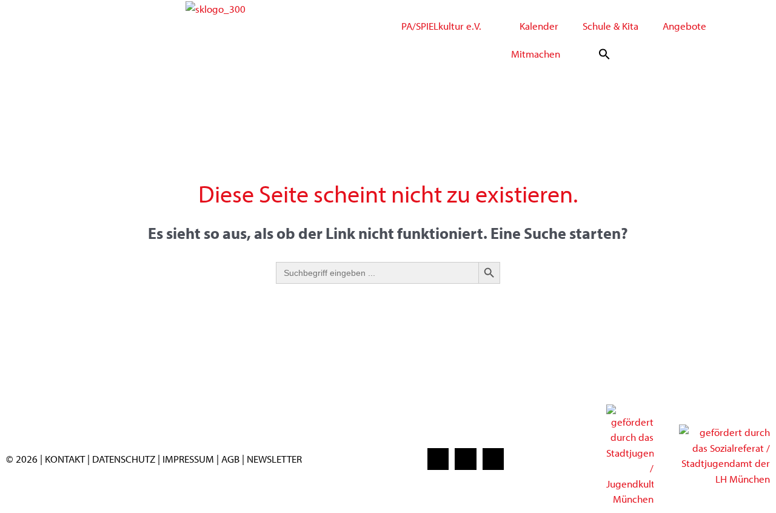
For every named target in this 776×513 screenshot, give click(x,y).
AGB (230, 458)
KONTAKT (65, 458)
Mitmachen (535, 53)
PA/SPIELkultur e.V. (441, 25)
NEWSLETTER (274, 458)
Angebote (684, 25)
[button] (604, 54)
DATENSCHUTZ (125, 458)
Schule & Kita (610, 25)
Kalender (539, 25)
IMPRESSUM (188, 458)
